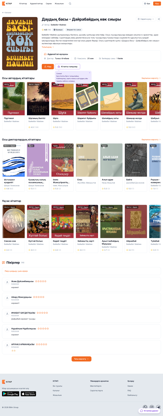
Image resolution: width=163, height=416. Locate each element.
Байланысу (132, 395)
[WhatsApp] (145, 407)
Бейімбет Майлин (58, 25)
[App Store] (28, 393)
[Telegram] (158, 407)
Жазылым (59, 3)
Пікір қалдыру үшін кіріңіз (16, 271)
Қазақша (59, 30)
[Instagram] (151, 407)
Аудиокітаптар (36, 3)
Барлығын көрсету (150, 78)
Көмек (130, 386)
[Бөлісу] (159, 19)
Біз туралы (57, 386)
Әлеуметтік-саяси (74, 30)
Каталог (8, 12)
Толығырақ (47, 47)
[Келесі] (160, 106)
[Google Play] (10, 393)
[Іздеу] (70, 3)
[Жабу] (90, 73)
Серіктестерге (96, 390)
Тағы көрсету (80, 359)
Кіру (157, 3)
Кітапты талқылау (69, 66)
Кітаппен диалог (151, 411)
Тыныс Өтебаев (62, 58)
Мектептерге (95, 386)
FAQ (129, 390)
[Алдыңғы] (3, 106)
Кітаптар (23, 3)
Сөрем (49, 3)
